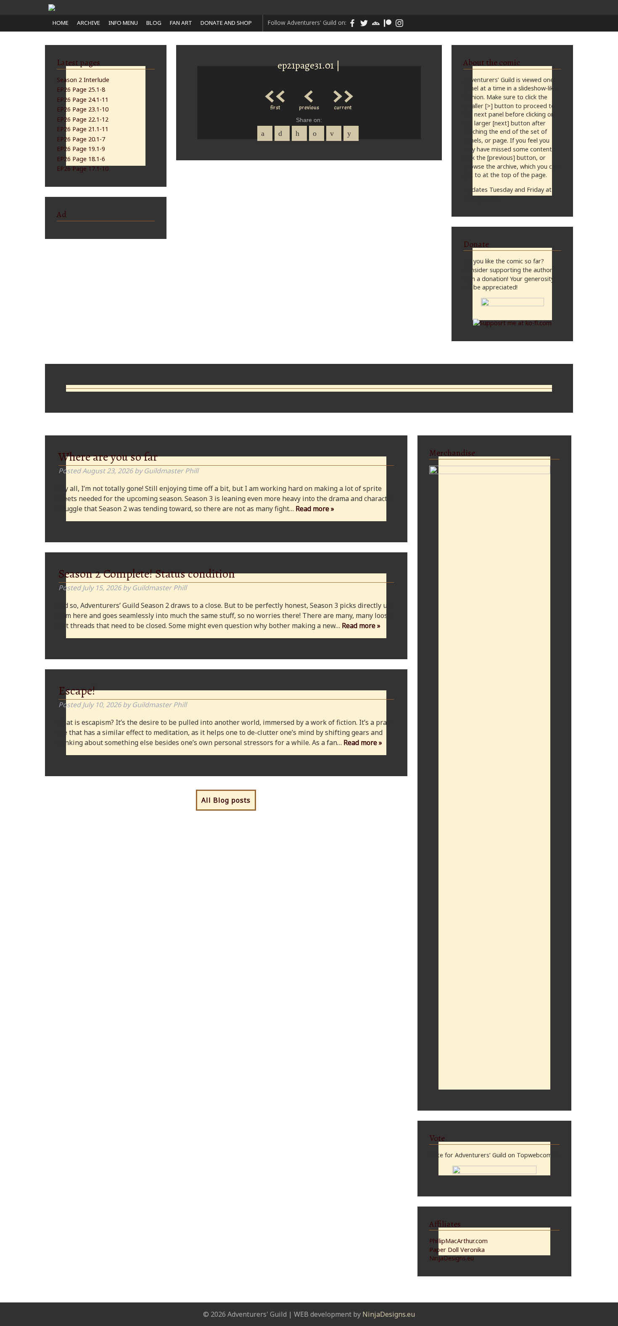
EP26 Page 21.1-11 (82, 129)
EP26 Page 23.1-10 (82, 109)
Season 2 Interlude (83, 80)
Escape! (76, 691)
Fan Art (181, 23)
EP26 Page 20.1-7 (81, 139)
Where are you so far (108, 457)
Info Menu (123, 23)
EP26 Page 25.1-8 (81, 89)
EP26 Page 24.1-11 (82, 99)
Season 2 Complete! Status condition (146, 574)
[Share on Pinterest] (299, 133)
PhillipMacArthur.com (458, 1241)
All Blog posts (226, 800)
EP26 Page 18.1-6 (81, 159)
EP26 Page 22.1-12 (82, 119)
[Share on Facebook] (264, 133)
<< (275, 94)
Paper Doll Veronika (457, 1250)
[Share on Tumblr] (316, 133)
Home (61, 23)
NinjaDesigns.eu (451, 1258)
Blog (153, 23)
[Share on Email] (333, 133)
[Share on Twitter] (282, 133)
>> (343, 94)
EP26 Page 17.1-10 (82, 168)
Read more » (315, 508)
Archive (88, 23)
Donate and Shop (226, 23)
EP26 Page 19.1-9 (81, 149)
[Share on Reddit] (351, 133)
